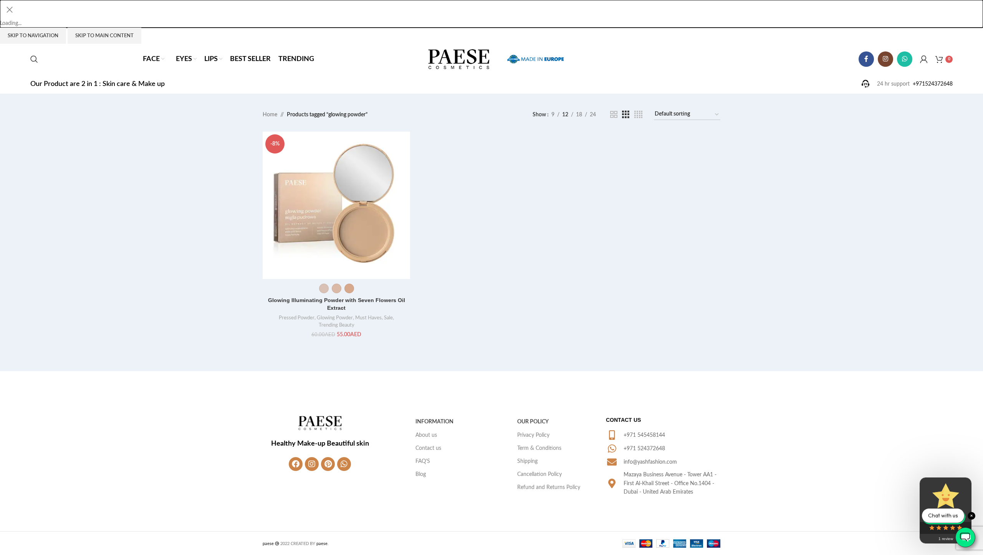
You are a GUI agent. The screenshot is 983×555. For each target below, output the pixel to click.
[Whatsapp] (344, 464)
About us (426, 435)
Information (434, 422)
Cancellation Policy (539, 474)
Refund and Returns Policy (548, 487)
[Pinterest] (328, 464)
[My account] (924, 59)
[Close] (9, 9)
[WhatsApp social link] (904, 59)
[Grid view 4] (638, 115)
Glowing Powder (335, 317)
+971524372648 (933, 84)
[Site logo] (459, 59)
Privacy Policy (533, 435)
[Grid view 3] (625, 115)
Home (270, 114)
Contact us (428, 448)
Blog (420, 474)
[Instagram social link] (885, 59)
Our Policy (533, 422)
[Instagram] (312, 464)
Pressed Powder (296, 317)
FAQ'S (422, 461)
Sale (388, 317)
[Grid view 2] (613, 115)
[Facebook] (296, 464)
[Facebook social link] (866, 59)
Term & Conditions (539, 448)
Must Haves (368, 317)
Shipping (527, 461)
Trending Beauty (336, 325)
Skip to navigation (33, 35)
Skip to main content (104, 35)
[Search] (34, 59)
